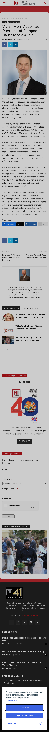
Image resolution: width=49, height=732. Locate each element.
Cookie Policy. (12, 700)
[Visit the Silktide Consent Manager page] (40, 723)
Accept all (24, 707)
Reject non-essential (24, 715)
